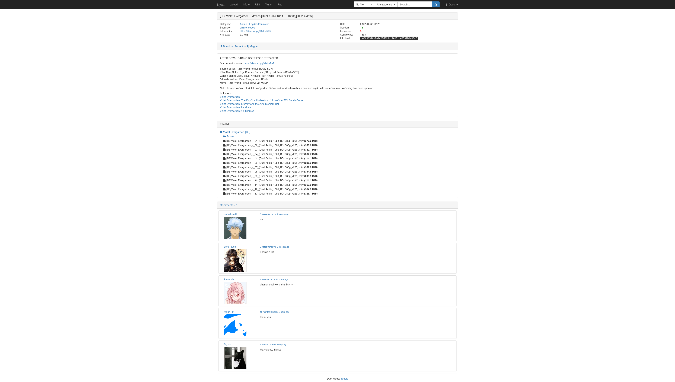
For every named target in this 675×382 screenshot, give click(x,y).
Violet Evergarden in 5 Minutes (237, 111)
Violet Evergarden (230, 96)
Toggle (344, 378)
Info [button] (245, 4)
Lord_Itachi (230, 246)
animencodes (247, 27)
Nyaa (220, 4)
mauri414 (229, 311)
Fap (280, 4)
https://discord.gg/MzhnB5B (255, 31)
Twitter (268, 4)
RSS (257, 4)
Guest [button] (452, 4)
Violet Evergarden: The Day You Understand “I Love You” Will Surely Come (261, 100)
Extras (230, 136)
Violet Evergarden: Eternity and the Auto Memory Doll (249, 104)
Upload (234, 4)
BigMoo (228, 344)
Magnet (254, 46)
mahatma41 (230, 214)
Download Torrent (233, 46)
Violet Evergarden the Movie (235, 107)
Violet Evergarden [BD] (236, 132)
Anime (243, 24)
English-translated (259, 24)
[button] (364, 4)
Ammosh (229, 279)
